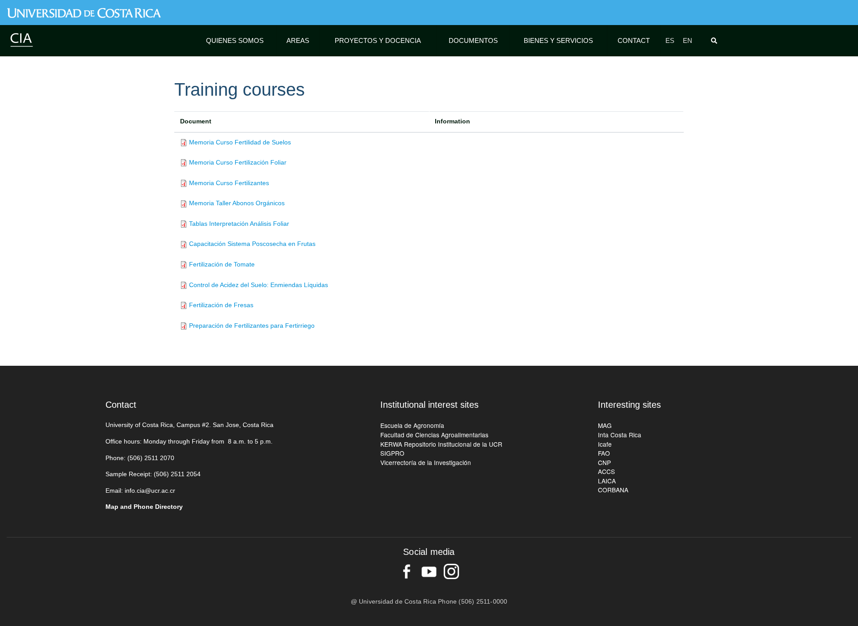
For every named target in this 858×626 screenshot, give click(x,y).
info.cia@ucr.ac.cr (150, 490)
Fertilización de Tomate (222, 264)
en (687, 40)
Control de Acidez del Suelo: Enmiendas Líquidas (258, 285)
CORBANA (613, 489)
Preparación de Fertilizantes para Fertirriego (252, 325)
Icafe (605, 444)
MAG (605, 425)
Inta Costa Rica (619, 434)
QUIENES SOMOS (235, 40)
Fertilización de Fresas (221, 305)
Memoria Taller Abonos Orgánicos (237, 203)
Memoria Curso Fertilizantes (229, 183)
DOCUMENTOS (473, 40)
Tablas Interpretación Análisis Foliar (239, 223)
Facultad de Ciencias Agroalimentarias (434, 434)
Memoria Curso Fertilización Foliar (237, 162)
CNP (604, 462)
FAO (604, 452)
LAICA (607, 480)
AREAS (297, 40)
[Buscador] (716, 40)
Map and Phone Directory (144, 506)
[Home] (21, 40)
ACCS (606, 471)
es (669, 40)
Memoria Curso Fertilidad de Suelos (240, 142)
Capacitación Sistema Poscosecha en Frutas (252, 244)
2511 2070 (159, 458)
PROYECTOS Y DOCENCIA (378, 40)
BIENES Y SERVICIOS (558, 40)
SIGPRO (392, 452)
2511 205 (184, 474)
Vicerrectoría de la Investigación (425, 462)
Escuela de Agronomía (412, 425)
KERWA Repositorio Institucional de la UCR (441, 444)
